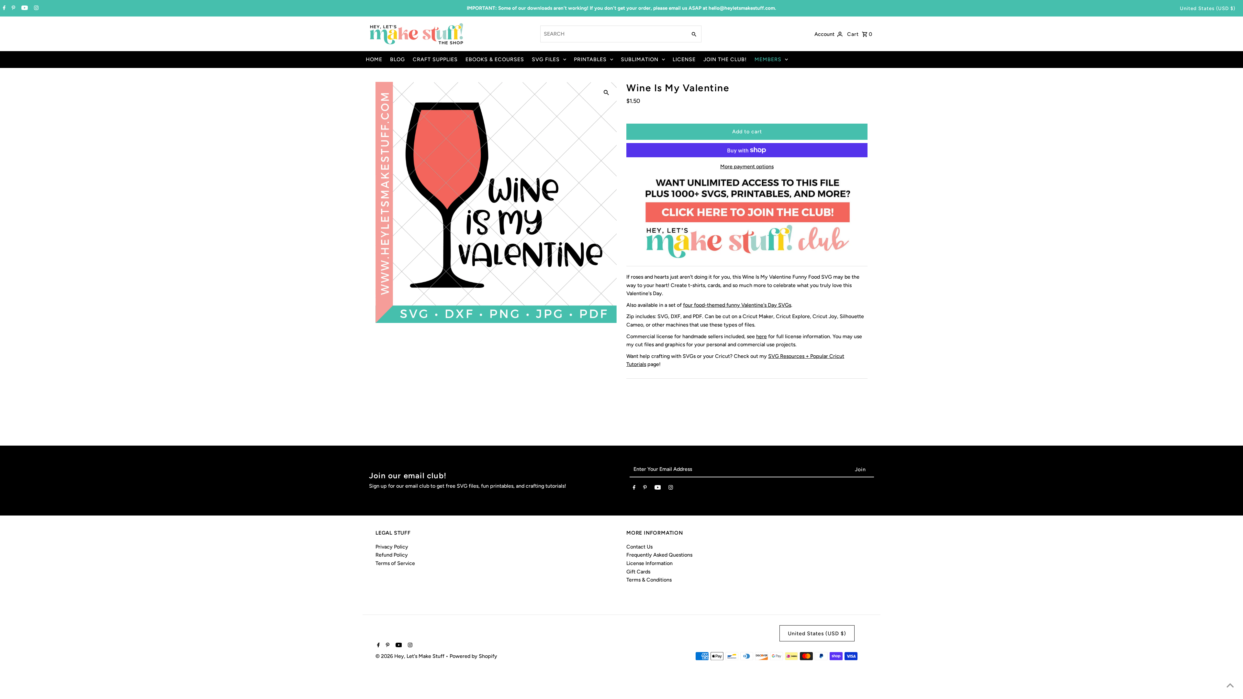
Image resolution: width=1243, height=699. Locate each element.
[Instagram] (35, 8)
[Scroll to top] (1230, 686)
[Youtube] (24, 8)
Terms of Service (395, 563)
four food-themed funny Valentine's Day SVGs (737, 305)
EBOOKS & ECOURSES (494, 59)
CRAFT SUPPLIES (435, 59)
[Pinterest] (12, 8)
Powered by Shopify (473, 656)
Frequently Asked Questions (659, 555)
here (761, 336)
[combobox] (613, 34)
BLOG (397, 59)
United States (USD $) (1207, 8)
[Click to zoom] (606, 92)
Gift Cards (638, 572)
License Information (649, 563)
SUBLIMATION (639, 59)
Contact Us (639, 547)
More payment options (747, 166)
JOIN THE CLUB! (725, 59)
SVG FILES (546, 59)
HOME (374, 59)
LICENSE (684, 59)
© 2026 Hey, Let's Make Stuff (410, 656)
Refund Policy (391, 555)
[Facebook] (3, 8)
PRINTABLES (590, 59)
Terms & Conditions (649, 580)
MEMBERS (768, 59)
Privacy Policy (391, 547)
